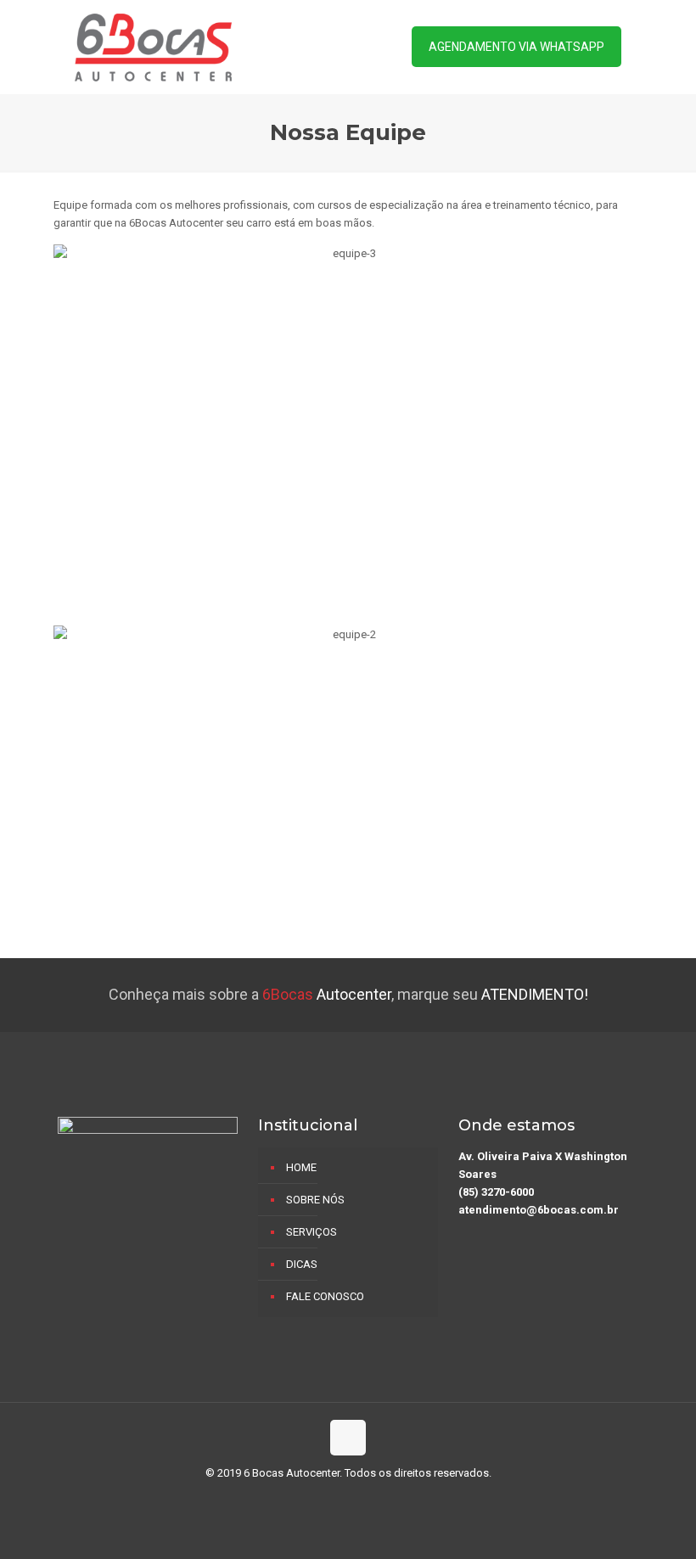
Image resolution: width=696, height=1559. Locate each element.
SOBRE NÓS (315, 1199)
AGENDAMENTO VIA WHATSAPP (516, 46)
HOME (301, 1167)
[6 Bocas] (153, 46)
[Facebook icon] (348, 1498)
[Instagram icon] (366, 1498)
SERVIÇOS (311, 1231)
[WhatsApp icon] (330, 1498)
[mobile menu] (359, 46)
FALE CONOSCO (325, 1296)
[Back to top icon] (348, 1437)
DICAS (301, 1264)
